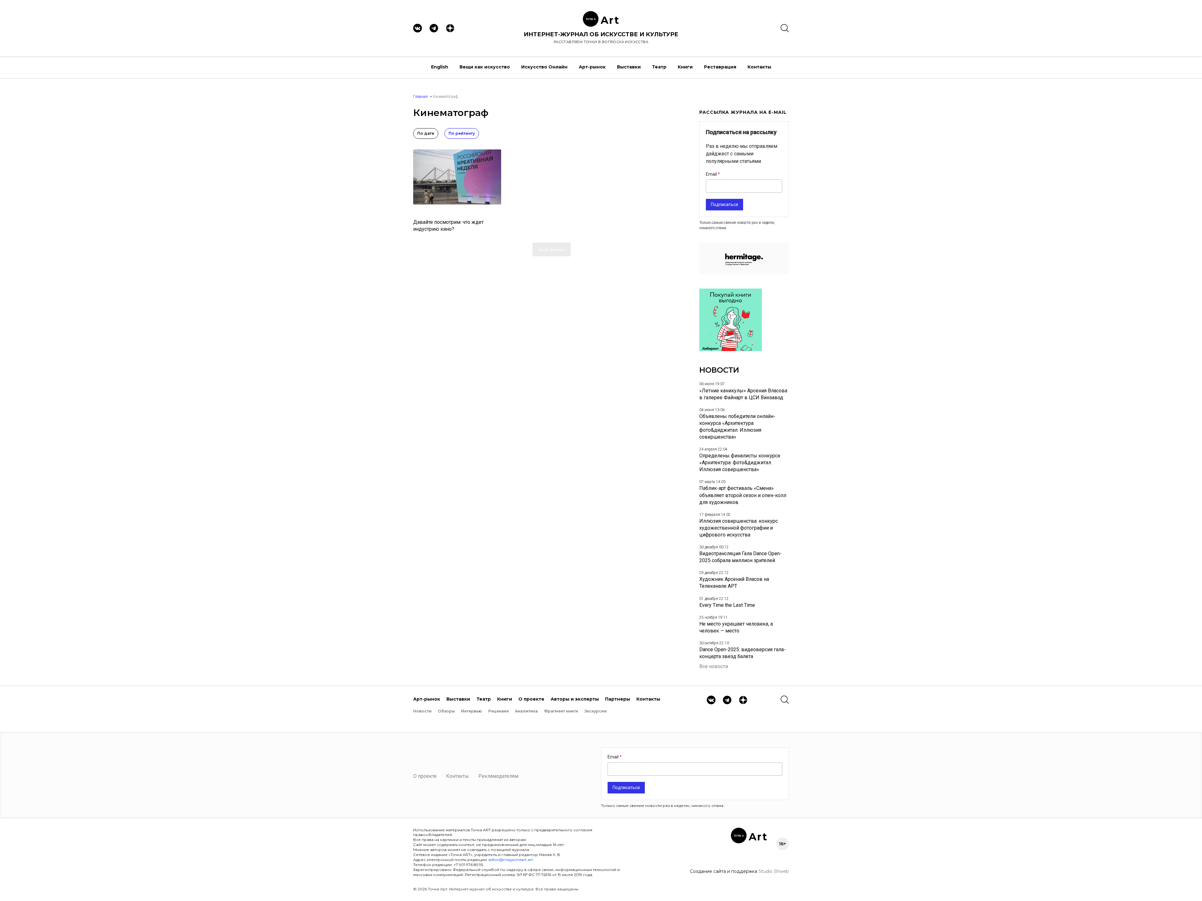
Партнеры (617, 699)
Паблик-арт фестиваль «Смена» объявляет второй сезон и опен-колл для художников (742, 495)
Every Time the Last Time (727, 605)
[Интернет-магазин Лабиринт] (730, 349)
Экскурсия (595, 711)
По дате (425, 133)
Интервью (471, 711)
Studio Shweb (773, 871)
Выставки (629, 67)
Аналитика (526, 711)
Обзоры (446, 711)
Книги (685, 67)
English (439, 67)
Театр (659, 67)
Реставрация (720, 67)
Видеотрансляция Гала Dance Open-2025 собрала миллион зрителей (740, 557)
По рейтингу (462, 133)
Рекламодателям (498, 776)
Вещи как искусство (485, 67)
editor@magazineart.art (511, 859)
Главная (420, 96)
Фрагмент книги (561, 711)
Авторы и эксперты (575, 699)
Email (712, 174)
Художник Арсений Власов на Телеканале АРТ (734, 582)
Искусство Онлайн (544, 67)
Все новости (713, 666)
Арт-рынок (592, 67)
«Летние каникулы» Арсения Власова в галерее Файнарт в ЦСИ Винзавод (743, 394)
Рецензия (498, 711)
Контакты (759, 67)
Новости (422, 711)
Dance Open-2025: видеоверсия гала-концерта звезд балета (742, 653)
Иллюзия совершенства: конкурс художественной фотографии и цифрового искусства (738, 528)
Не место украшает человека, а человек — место (736, 627)
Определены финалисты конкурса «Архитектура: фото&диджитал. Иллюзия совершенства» (739, 462)
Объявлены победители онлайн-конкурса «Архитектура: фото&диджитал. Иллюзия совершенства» (737, 426)
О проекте (531, 699)
